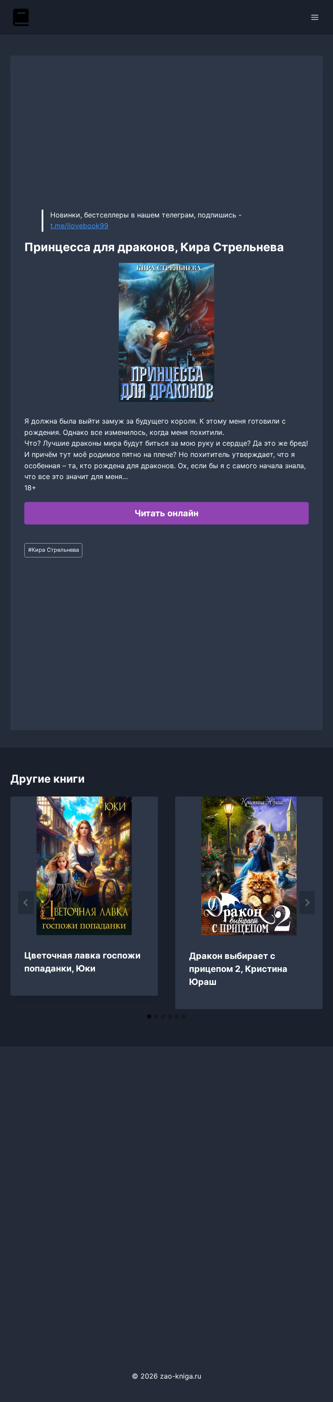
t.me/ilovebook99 (79, 225)
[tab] (149, 1016)
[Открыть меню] (315, 17)
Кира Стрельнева (53, 550)
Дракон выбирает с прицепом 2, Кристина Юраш (238, 969)
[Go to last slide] (26, 902)
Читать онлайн (166, 513)
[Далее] (307, 902)
